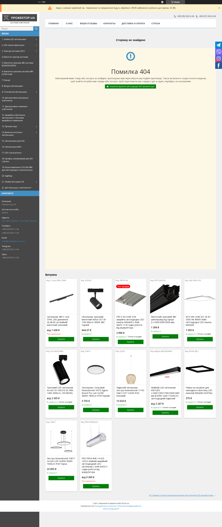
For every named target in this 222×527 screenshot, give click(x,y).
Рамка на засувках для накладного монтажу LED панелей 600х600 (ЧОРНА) (199, 390)
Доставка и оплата (133, 23)
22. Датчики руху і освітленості (16, 187)
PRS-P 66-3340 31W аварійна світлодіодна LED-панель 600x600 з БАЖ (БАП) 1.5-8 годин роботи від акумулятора (130, 322)
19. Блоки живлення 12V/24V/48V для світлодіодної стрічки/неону (17, 168)
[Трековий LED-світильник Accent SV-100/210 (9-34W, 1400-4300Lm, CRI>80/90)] (61, 369)
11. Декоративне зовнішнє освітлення (14, 107)
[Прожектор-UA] (19, 17)
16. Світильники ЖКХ (11, 146)
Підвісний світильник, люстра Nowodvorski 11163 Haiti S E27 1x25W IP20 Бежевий (130, 391)
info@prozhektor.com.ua (13, 241)
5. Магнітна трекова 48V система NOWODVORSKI (17, 64)
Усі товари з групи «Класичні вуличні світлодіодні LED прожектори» (181, 495)
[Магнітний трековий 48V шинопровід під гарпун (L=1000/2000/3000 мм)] (165, 299)
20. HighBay (7, 175)
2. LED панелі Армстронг (13, 45)
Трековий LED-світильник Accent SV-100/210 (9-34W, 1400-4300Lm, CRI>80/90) (60, 390)
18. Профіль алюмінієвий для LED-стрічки (17, 160)
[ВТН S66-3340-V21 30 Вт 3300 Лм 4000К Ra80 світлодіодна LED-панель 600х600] (200, 299)
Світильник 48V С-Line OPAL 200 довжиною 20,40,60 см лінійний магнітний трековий (58, 320)
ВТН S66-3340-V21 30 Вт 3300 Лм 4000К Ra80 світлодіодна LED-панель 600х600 (199, 320)
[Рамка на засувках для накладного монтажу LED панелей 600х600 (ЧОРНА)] (200, 369)
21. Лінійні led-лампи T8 (13, 181)
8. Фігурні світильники (12, 86)
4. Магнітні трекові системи (15, 57)
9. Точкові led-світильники (14, 91)
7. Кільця (6, 80)
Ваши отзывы (88, 23)
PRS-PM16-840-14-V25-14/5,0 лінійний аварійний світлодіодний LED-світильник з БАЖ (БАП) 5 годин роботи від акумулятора (94, 465)
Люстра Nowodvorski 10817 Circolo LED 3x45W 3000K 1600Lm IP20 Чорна (61, 461)
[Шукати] (36, 28)
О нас (69, 23)
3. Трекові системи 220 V (13, 51)
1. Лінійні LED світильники (14, 39)
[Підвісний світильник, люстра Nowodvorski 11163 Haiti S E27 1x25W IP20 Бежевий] (130, 369)
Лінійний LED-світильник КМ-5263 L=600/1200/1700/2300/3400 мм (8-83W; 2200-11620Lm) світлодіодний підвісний (165, 393)
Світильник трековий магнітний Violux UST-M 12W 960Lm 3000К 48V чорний (94, 320)
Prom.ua (125, 503)
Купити (61, 339)
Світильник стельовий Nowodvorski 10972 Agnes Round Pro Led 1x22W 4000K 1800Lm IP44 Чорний (96, 391)
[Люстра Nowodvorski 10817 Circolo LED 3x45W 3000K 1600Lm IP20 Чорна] (61, 440)
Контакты (109, 23)
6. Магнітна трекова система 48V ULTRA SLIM (17, 73)
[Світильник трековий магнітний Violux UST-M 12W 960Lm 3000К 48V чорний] (96, 299)
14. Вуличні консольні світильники (12, 133)
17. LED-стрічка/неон (11, 152)
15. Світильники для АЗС (13, 141)
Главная (53, 23)
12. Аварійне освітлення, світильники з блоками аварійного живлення (13, 118)
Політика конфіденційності (129, 506)
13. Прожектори (9, 126)
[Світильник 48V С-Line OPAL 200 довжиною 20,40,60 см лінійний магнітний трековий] (61, 299)
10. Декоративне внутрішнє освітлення (15, 99)
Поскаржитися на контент (106, 506)
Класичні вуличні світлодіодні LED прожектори (132, 86)
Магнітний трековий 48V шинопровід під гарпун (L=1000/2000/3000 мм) (163, 319)
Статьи (155, 23)
